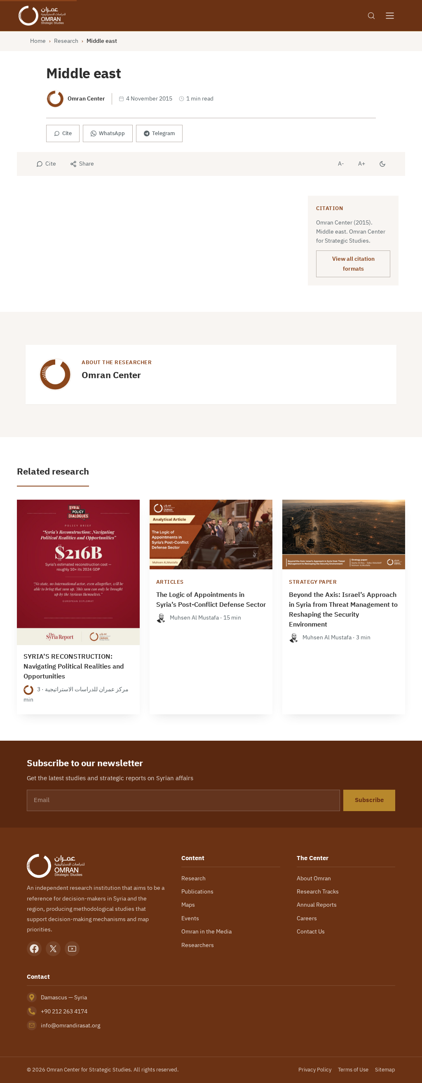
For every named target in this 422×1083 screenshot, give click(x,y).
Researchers (197, 945)
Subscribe (369, 800)
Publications (197, 891)
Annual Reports (317, 904)
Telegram (163, 133)
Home (38, 40)
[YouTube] (72, 948)
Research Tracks (318, 891)
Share (86, 163)
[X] (53, 948)
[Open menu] (390, 15)
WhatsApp (112, 133)
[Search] (371, 15)
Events (190, 918)
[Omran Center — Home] (42, 16)
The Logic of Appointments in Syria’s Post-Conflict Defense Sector (211, 600)
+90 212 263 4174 (64, 1011)
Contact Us (311, 931)
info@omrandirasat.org (70, 1025)
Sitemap (385, 1069)
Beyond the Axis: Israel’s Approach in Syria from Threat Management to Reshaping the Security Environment (343, 609)
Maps (188, 904)
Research (66, 40)
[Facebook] (34, 948)
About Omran (314, 878)
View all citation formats (353, 263)
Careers (307, 918)
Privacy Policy (314, 1069)
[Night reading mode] (382, 164)
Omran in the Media (206, 931)
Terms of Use (353, 1069)
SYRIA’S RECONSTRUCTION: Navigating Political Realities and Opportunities (73, 666)
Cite (67, 133)
